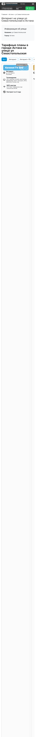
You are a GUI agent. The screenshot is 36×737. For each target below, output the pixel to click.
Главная (4, 14)
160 (17, 9)
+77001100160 (7, 9)
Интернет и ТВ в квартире (7, 10)
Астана (22, 4)
